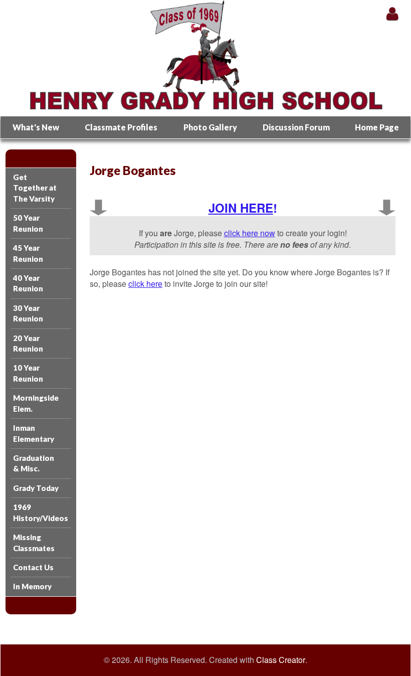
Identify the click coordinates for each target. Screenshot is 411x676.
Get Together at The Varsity (35, 188)
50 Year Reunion (28, 223)
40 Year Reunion (28, 283)
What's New (36, 127)
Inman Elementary (33, 433)
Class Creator (280, 659)
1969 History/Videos (40, 512)
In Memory (32, 586)
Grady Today (36, 487)
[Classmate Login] (392, 13)
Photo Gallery (210, 127)
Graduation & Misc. (33, 463)
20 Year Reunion (28, 343)
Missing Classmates (34, 542)
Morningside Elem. (36, 403)
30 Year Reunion (28, 313)
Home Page (377, 127)
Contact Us (33, 567)
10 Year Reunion (28, 373)
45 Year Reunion (28, 253)
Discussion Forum (296, 127)
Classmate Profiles (121, 127)
